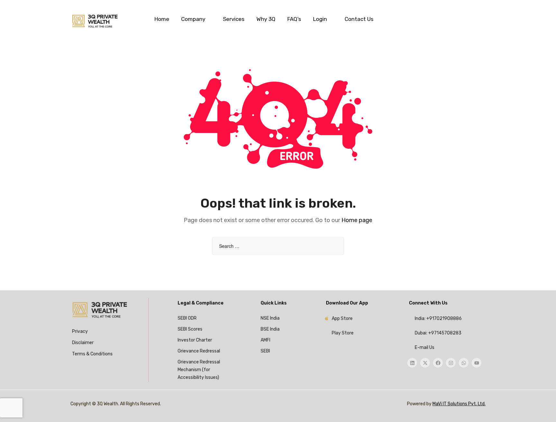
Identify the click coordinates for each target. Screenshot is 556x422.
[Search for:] (278, 246)
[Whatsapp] (463, 363)
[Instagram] (451, 363)
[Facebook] (438, 363)
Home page (356, 220)
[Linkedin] (412, 363)
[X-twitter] (425, 363)
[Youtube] (476, 363)
